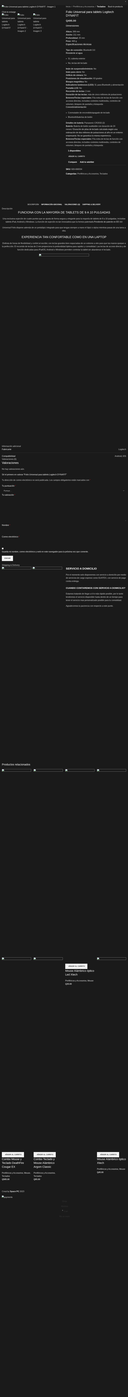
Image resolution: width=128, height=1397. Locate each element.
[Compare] (5, 1149)
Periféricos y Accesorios (83, 7)
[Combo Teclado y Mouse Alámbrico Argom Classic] (48, 863)
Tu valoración (8, 495)
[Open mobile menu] (3, 2)
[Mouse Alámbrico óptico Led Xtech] (79, 863)
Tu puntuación (9, 486)
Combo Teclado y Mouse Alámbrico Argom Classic (44, 1163)
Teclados (101, 7)
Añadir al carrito (76, 156)
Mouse (27, 1173)
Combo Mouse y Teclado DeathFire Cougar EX (13, 1163)
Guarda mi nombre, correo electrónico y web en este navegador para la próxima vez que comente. (45, 552)
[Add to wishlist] (18, 1149)
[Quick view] (12, 1149)
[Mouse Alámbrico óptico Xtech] (111, 863)
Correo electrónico (11, 537)
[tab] (33, 204)
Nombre (6, 525)
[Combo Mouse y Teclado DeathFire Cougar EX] (16, 863)
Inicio (68, 7)
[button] (13, 1154)
